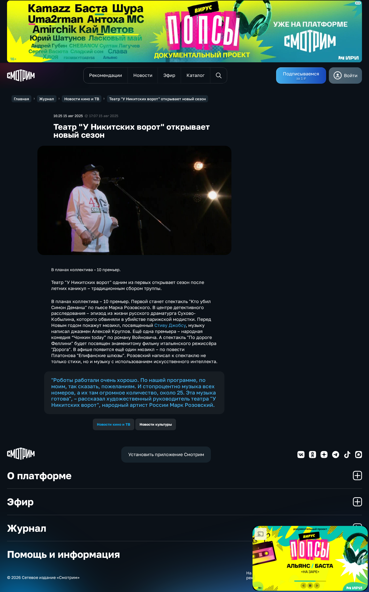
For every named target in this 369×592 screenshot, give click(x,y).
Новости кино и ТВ (81, 98)
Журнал (46, 98)
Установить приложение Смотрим (166, 454)
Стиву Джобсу (170, 325)
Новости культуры (156, 424)
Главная (21, 98)
